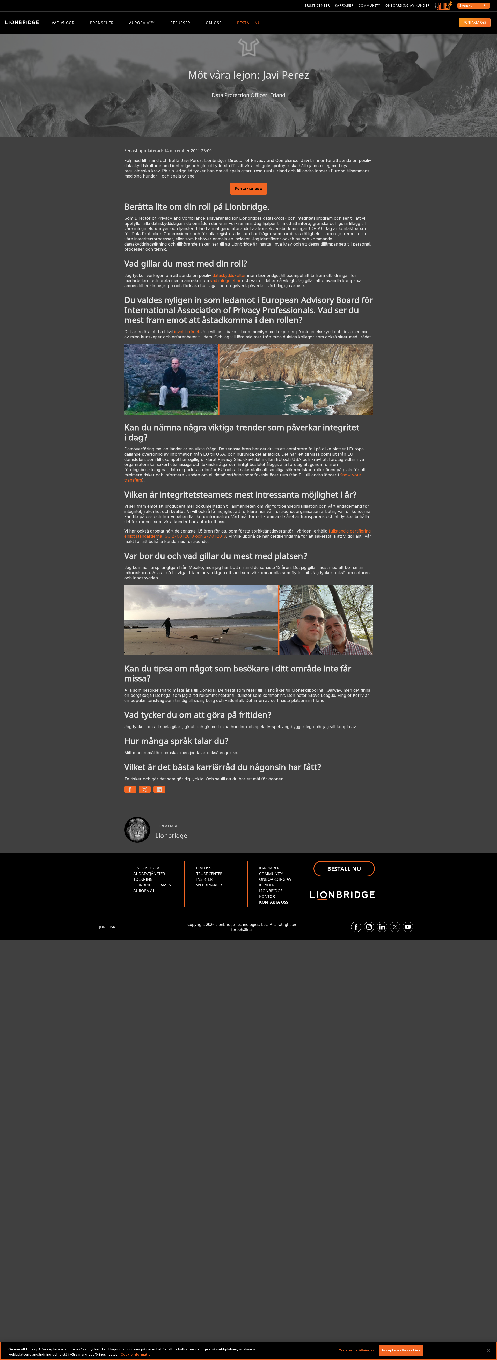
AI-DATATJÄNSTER (149, 873)
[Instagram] (369, 927)
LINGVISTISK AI (147, 867)
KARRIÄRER (269, 867)
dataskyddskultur (229, 275)
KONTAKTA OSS (474, 22)
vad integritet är (225, 280)
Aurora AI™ (142, 22)
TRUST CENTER (209, 873)
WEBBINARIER (209, 885)
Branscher (102, 22)
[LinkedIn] (382, 927)
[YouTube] (408, 927)
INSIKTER (204, 879)
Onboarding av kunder (407, 5)
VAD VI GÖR (63, 22)
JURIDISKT (108, 926)
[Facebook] (356, 927)
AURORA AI (143, 890)
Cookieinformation (137, 1354)
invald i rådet (186, 331)
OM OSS (214, 22)
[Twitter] (395, 927)
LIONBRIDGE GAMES (152, 885)
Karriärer (344, 5)
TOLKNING (143, 879)
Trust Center (317, 5)
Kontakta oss (248, 189)
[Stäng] (488, 1350)
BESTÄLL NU (249, 22)
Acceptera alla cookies (401, 1350)
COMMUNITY (369, 5)
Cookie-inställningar (356, 1350)
